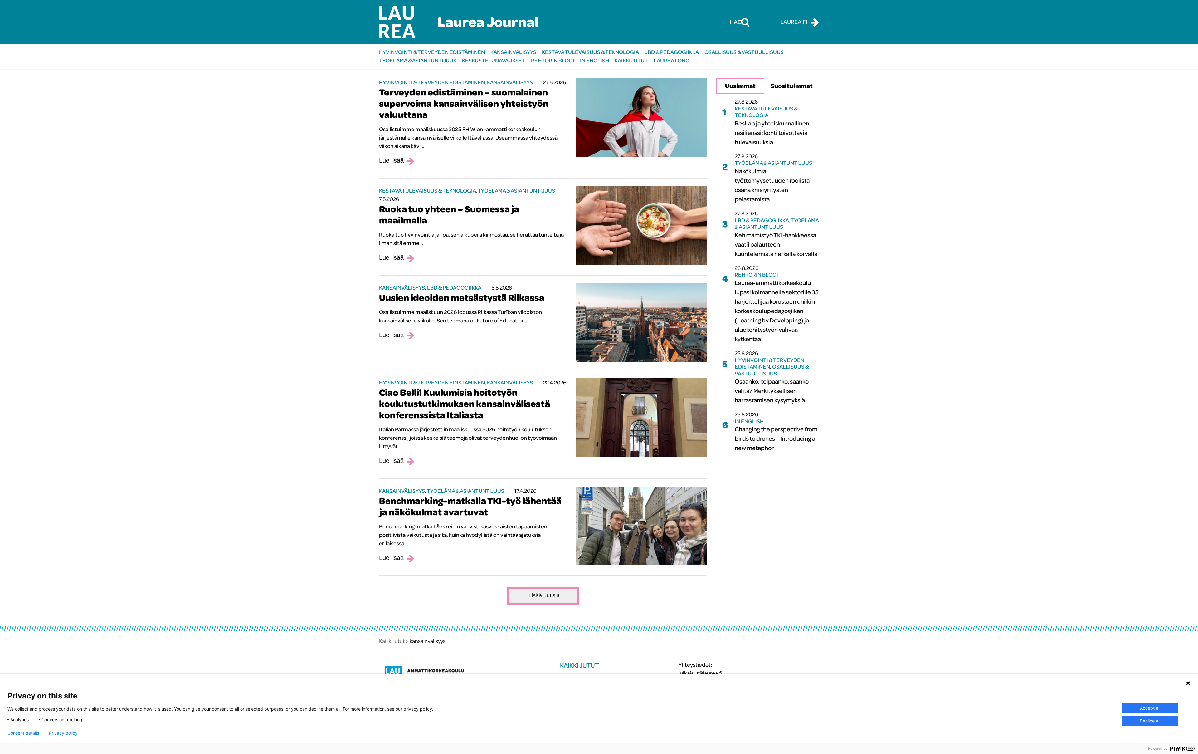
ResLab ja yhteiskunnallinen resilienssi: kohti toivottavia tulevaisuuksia (772, 132)
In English (594, 60)
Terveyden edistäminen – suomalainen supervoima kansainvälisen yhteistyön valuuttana (463, 103)
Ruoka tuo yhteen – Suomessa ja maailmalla (449, 214)
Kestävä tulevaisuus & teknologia (590, 52)
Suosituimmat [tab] (792, 85)
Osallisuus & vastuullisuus (744, 52)
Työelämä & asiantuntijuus (417, 60)
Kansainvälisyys (513, 52)
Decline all (1150, 720)
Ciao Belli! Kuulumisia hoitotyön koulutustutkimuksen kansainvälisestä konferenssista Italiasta (464, 403)
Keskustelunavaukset (493, 60)
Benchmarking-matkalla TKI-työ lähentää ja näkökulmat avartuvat (470, 506)
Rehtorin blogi (552, 60)
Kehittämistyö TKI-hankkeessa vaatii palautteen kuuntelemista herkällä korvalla (776, 244)
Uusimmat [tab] (740, 85)
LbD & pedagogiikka (672, 52)
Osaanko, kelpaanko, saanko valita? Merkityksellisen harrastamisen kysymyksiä (772, 390)
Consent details (23, 733)
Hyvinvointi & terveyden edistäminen (432, 52)
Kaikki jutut (631, 60)
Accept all (1150, 708)
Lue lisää (391, 160)
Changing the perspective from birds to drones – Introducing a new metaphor (776, 438)
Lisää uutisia (544, 595)
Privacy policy (63, 733)
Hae (735, 22)
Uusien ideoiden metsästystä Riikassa (461, 297)
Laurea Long (671, 60)
